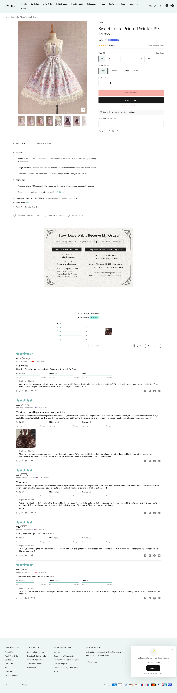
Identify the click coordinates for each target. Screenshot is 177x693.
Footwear (113, 4)
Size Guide (9, 664)
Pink (136, 71)
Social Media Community (64, 656)
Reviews (57, 652)
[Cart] (171, 6)
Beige (103, 71)
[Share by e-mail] (117, 131)
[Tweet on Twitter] (113, 131)
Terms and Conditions (35, 664)
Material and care (42, 143)
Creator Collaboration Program (66, 660)
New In (24, 4)
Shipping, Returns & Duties (28, 215)
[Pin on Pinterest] (109, 131)
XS (102, 58)
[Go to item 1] (108, 331)
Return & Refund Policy (36, 652)
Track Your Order (11, 656)
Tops (123, 4)
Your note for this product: (109, 118)
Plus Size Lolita (77, 4)
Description (19, 143)
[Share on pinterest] (154, 391)
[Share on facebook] (144, 391)
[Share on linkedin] (159, 391)
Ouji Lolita (35, 4)
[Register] (122, 662)
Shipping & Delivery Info (36, 656)
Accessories (133, 4)
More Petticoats (11, 675)
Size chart (160, 53)
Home (7, 17)
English (8, 685)
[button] (72, 323)
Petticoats (91, 4)
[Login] (160, 6)
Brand (23, 8)
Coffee (126, 71)
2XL (140, 58)
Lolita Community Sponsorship (66, 667)
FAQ (6, 667)
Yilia (100, 22)
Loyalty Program (60, 664)
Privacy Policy (32, 667)
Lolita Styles (47, 4)
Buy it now (131, 100)
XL (133, 58)
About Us (9, 652)
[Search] (155, 6)
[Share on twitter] (149, 391)
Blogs (56, 671)
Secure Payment (78, 215)
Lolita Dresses (62, 4)
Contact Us (9, 660)
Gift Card (8, 671)
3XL (149, 58)
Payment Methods (34, 660)
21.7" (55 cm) (60, 192)
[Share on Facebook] (105, 131)
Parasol (102, 4)
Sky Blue (114, 71)
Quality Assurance (55, 215)
